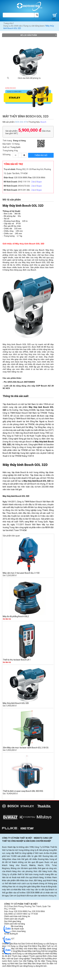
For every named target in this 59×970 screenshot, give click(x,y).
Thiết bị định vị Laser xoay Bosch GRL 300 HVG (23, 791)
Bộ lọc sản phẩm (28, 35)
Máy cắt (14, 949)
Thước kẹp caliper (20, 956)
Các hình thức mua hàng (15, 931)
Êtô (29, 946)
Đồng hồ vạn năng (19, 966)
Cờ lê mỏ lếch (31, 944)
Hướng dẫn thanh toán (14, 929)
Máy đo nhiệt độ (45, 953)
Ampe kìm (40, 963)
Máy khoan (22, 951)
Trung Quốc (15, 147)
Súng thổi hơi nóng (44, 951)
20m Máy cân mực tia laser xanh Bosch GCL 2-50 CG (25, 748)
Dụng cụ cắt (43, 944)
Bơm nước (13, 961)
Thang (33, 958)
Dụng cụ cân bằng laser (34, 26)
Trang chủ (7, 23)
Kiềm (34, 946)
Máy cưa (38, 949)
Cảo (22, 944)
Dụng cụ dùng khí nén (37, 966)
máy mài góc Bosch (23, 442)
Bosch (43, 122)
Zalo (33, 182)
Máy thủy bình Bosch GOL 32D (16, 703)
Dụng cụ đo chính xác (12, 26)
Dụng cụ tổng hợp (19, 946)
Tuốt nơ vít (51, 946)
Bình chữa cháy (50, 956)
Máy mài (31, 951)
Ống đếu (41, 946)
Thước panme (35, 956)
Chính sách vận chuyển (14, 919)
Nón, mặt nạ (7, 958)
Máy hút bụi (42, 958)
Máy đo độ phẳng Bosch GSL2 (16, 616)
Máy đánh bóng (50, 949)
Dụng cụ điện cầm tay (44, 439)
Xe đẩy (41, 961)
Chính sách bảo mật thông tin (17, 916)
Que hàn (23, 963)
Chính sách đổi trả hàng (14, 924)
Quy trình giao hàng (12, 921)
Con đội (22, 961)
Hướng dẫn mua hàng (13, 926)
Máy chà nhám (26, 949)
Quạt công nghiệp (22, 958)
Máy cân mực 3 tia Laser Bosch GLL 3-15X (21, 573)
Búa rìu (17, 944)
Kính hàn (14, 963)
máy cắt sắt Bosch (27, 484)
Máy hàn (31, 963)
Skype (39, 182)
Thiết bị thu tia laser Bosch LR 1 (17, 660)
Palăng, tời (32, 961)
